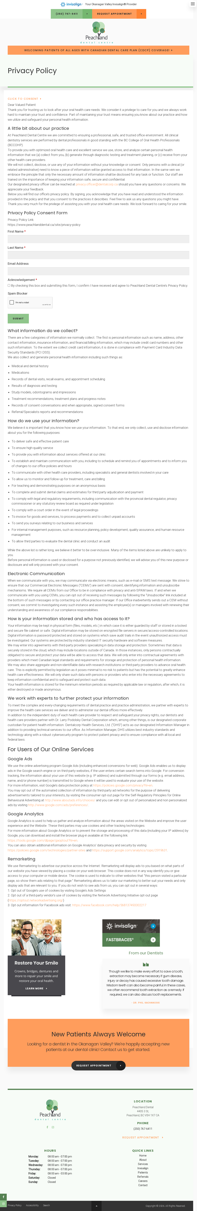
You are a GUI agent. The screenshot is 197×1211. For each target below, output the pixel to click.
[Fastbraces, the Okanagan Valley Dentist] (131, 939)
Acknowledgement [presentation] (22, 280)
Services (143, 1164)
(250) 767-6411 (67, 13)
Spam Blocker (18, 293)
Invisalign (143, 1168)
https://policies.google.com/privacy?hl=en (122, 785)
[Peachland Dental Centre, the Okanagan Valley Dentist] (50, 1110)
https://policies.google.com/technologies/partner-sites (46, 850)
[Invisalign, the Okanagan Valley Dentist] (131, 926)
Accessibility (32, 1205)
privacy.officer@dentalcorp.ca (97, 184)
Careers (143, 1181)
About (143, 1159)
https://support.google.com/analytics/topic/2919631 (129, 850)
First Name (17, 231)
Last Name (17, 248)
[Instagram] (52, 1128)
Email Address (18, 263)
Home (142, 1155)
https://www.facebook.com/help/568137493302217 (109, 905)
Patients (143, 1172)
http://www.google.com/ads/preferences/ (58, 805)
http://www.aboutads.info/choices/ (70, 800)
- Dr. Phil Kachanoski (146, 1003)
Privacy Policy (15, 1205)
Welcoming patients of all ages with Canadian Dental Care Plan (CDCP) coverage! (96, 50)
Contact (143, 1185)
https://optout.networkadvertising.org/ (36, 900)
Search (46, 1205)
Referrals (142, 1176)
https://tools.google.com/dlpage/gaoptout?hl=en (42, 840)
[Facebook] (48, 1128)
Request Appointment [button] (114, 13)
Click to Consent (23, 99)
